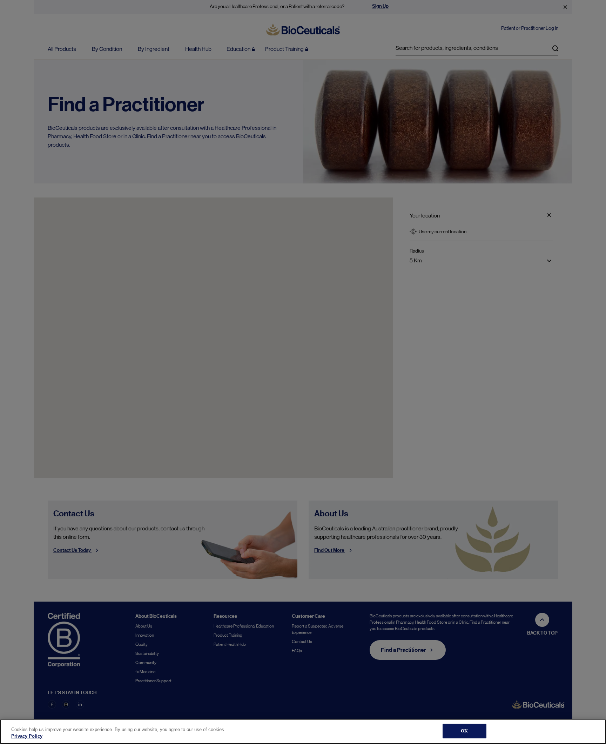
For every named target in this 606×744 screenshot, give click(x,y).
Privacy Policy (26, 736)
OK (464, 730)
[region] (303, 731)
